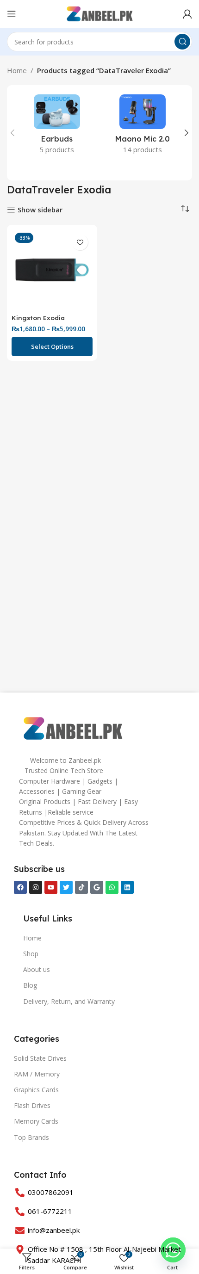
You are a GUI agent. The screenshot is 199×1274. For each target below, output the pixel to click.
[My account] (187, 14)
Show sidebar (40, 209)
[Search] (182, 41)
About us (36, 969)
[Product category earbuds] (56, 127)
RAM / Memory (37, 1074)
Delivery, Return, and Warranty (69, 1001)
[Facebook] (20, 887)
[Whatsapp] (112, 887)
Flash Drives (32, 1105)
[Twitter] (66, 887)
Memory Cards (36, 1121)
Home (17, 70)
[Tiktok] (81, 887)
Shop (30, 953)
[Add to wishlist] (80, 242)
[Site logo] (99, 13)
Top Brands (31, 1137)
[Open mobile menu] (11, 14)
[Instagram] (35, 887)
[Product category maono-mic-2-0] (142, 127)
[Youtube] (50, 887)
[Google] (96, 887)
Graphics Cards (36, 1089)
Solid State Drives (40, 1058)
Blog (30, 985)
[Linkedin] (127, 887)
